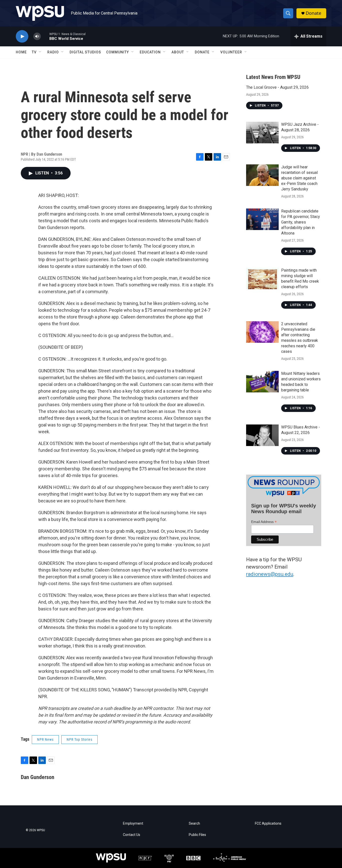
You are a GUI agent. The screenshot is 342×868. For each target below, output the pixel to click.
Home (21, 52)
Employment (133, 823)
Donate (313, 13)
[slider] (45, 36)
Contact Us (131, 835)
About (178, 52)
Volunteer (231, 52)
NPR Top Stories (79, 739)
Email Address (264, 521)
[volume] (37, 36)
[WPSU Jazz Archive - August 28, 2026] (262, 132)
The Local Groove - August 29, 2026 (277, 87)
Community (117, 52)
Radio (53, 52)
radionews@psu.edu (269, 574)
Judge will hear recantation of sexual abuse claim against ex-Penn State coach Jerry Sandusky (299, 178)
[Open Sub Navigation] (40, 52)
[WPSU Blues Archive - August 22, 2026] (262, 435)
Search (194, 823)
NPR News (45, 739)
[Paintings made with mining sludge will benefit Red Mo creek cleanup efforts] (262, 278)
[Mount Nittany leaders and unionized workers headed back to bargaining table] (262, 381)
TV (34, 52)
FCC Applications (268, 823)
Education (150, 52)
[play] (22, 36)
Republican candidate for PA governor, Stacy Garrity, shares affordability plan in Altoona (300, 222)
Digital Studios (85, 52)
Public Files (197, 835)
